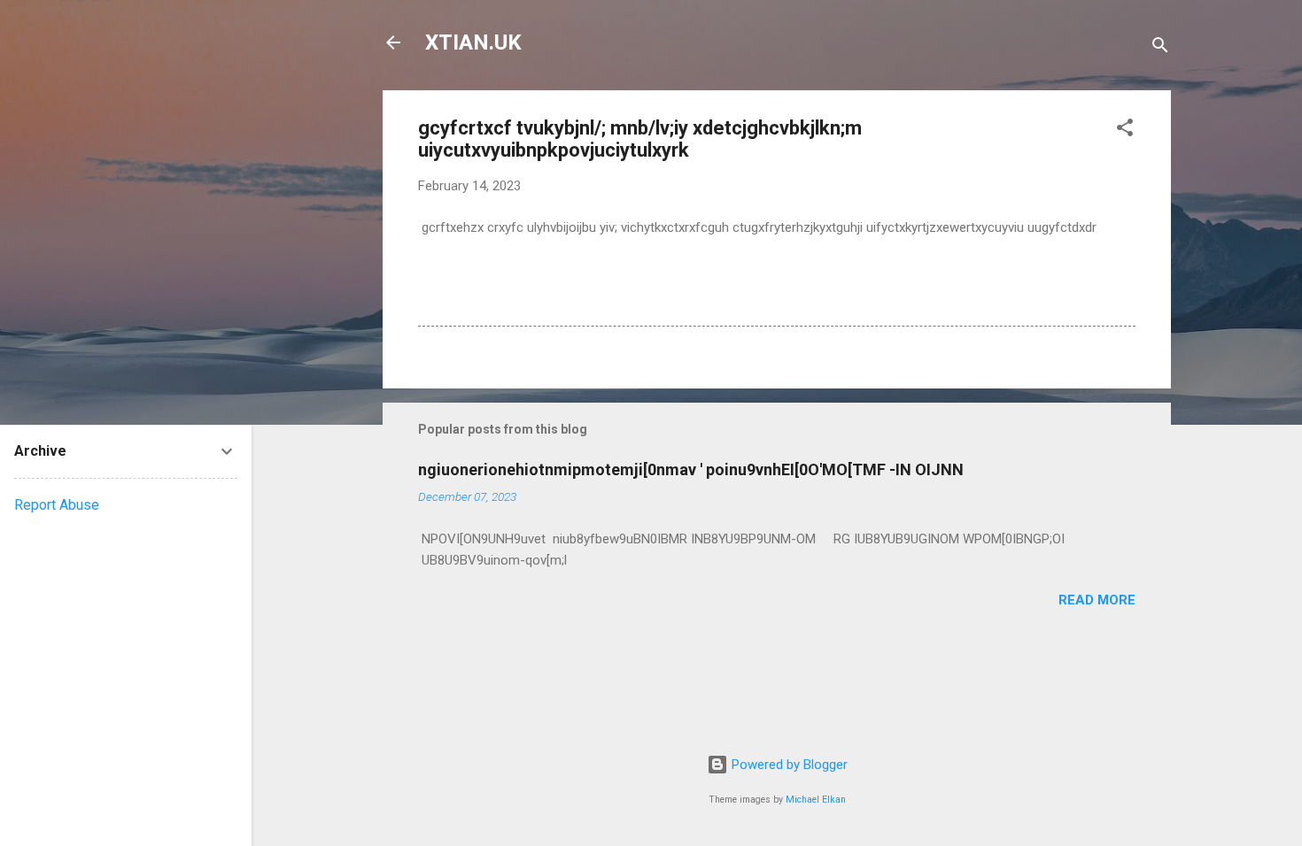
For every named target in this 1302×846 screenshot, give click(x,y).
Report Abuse (56, 504)
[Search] (1160, 48)
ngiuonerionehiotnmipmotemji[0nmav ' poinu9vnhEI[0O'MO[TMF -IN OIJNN (691, 469)
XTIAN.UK (473, 42)
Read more (1096, 600)
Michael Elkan (816, 799)
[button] (1124, 130)
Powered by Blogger (788, 765)
